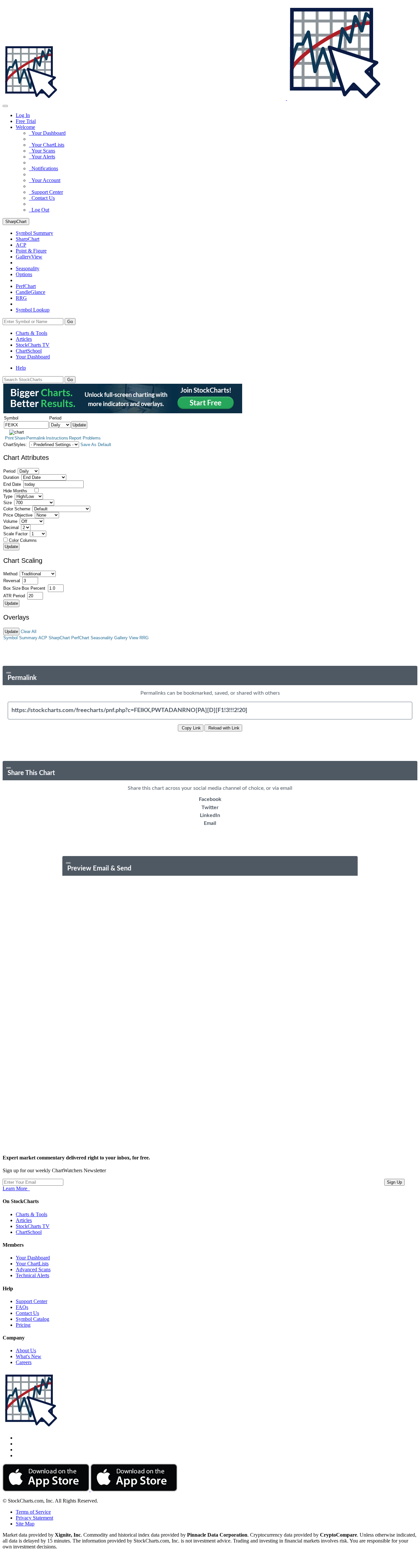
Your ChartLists (46, 145)
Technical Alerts (32, 1275)
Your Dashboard (47, 133)
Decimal (11, 527)
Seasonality (27, 268)
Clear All (28, 631)
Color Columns (23, 540)
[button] (25, 127)
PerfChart (26, 286)
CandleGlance (30, 292)
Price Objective (17, 515)
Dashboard (33, 356)
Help (21, 368)
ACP (42, 637)
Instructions (57, 438)
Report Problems (85, 438)
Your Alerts (42, 156)
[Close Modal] (8, 673)
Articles (24, 339)
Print (9, 438)
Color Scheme (16, 508)
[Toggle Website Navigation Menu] (5, 106)
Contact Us (42, 198)
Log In (23, 115)
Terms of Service (33, 1512)
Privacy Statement (34, 1518)
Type (7, 496)
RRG (21, 298)
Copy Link (190, 728)
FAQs (22, 1307)
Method (10, 573)
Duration (11, 477)
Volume (10, 521)
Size (7, 502)
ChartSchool (29, 351)
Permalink (35, 438)
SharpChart (16, 221)
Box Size (12, 588)
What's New (28, 1356)
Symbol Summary (20, 637)
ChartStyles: (15, 444)
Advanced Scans (33, 1269)
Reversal (11, 580)
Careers (24, 1362)
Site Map (25, 1523)
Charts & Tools (31, 333)
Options (24, 274)
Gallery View (126, 637)
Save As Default (95, 444)
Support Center (46, 192)
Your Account (44, 180)
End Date (12, 484)
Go (70, 321)
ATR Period (14, 595)
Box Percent (33, 588)
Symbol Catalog (32, 1319)
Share (20, 438)
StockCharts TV (33, 345)
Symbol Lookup (33, 310)
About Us (26, 1350)
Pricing (23, 1325)
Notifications (43, 168)
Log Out (39, 210)
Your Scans (42, 150)
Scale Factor (15, 533)
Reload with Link (223, 728)
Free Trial (26, 121)
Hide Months (15, 490)
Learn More (16, 1188)
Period (9, 471)
